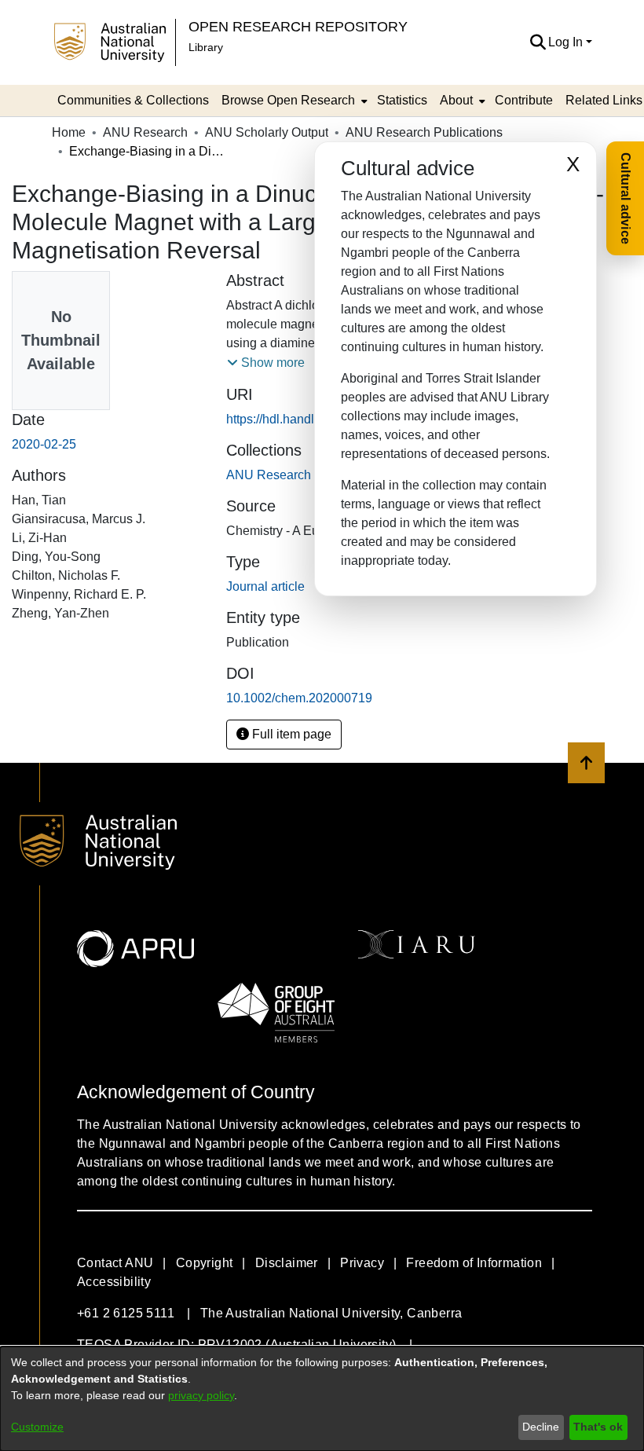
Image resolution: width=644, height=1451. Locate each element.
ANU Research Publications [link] (424, 132)
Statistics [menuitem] (402, 100)
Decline (540, 1426)
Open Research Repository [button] (298, 26)
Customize (37, 1426)
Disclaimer (286, 1263)
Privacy (362, 1263)
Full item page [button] (290, 734)
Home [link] (69, 132)
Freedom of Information (474, 1263)
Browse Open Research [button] (288, 100)
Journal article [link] (265, 586)
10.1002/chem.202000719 (299, 698)
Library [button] (205, 47)
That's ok (598, 1426)
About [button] (456, 100)
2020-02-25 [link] (44, 444)
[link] (304, 475)
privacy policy (201, 1395)
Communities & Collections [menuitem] (133, 100)
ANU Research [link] (145, 132)
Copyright (204, 1263)
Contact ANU (115, 1263)
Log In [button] (567, 42)
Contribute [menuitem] (524, 100)
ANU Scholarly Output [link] (266, 132)
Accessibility (114, 1281)
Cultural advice (625, 198)
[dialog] (322, 1399)
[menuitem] (293, 100)
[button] (537, 42)
